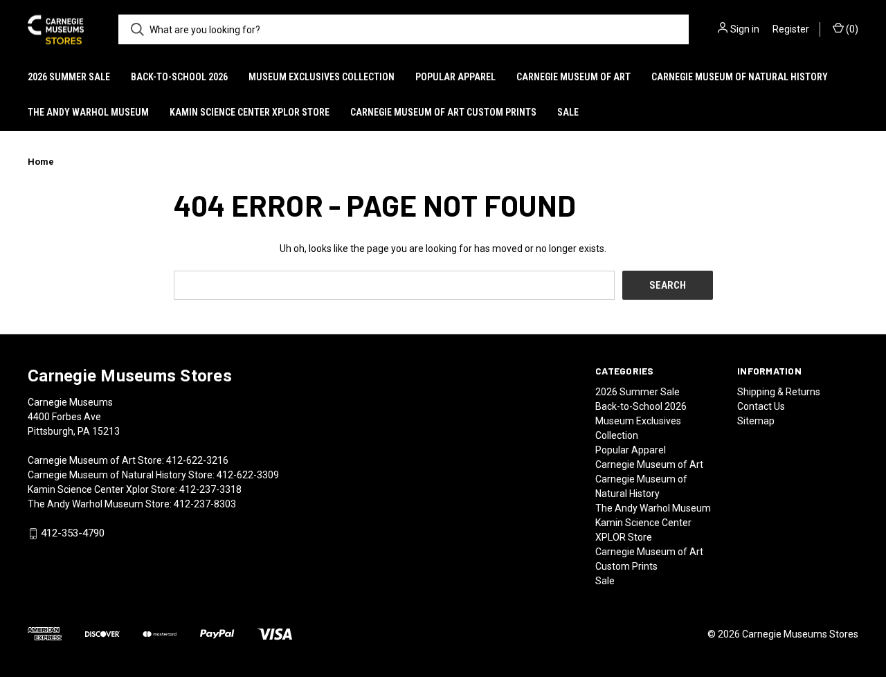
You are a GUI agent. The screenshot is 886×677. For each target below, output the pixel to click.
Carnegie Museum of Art (573, 76)
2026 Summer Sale (69, 76)
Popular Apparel (455, 76)
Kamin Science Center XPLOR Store (249, 112)
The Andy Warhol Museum (88, 112)
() (851, 29)
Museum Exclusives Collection (321, 76)
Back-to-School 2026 (179, 76)
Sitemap (756, 420)
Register (790, 29)
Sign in (744, 29)
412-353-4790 (73, 533)
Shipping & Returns (778, 391)
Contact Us (761, 406)
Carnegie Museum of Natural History (739, 76)
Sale (568, 112)
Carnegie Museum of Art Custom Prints (443, 112)
